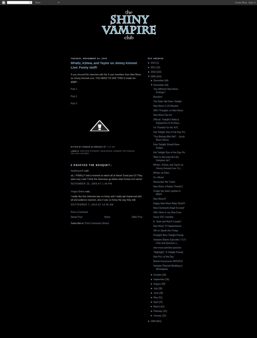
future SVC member (163, 217)
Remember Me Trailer (164, 182)
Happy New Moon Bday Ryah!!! (169, 203)
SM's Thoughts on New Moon (168, 110)
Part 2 (74, 96)
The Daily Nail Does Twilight (167, 101)
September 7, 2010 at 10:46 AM (92, 204)
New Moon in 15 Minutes (165, 106)
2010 (153, 72)
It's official (158, 177)
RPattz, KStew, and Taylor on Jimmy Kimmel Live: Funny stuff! (104, 65)
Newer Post (77, 217)
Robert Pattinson (124, 151)
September (159, 279)
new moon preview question (167, 247)
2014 (153, 63)
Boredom (157, 97)
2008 (153, 321)
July (156, 288)
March (157, 306)
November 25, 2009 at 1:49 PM (91, 183)
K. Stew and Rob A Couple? (167, 221)
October (158, 275)
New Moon (106, 151)
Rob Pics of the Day (163, 256)
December (159, 80)
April (156, 302)
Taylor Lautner (80, 153)
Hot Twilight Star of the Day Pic (169, 132)
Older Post (137, 217)
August (157, 284)
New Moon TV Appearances (167, 226)
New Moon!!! (159, 199)
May (156, 297)
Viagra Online (77, 191)
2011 (153, 67)
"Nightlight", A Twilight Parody (168, 252)
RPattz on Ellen (161, 173)
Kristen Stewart (89, 151)
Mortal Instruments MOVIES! (168, 261)
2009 (153, 76)
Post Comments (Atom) (97, 223)
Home (107, 217)
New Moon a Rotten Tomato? (168, 186)
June (156, 293)
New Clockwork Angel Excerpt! (168, 208)
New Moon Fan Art (162, 115)
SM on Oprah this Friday (165, 230)
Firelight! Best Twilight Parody (168, 235)
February (158, 311)
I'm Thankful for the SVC (165, 127)
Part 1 (74, 89)
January (158, 315)
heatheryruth (77, 170)
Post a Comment (79, 212)
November (159, 85)
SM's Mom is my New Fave (167, 212)
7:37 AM (111, 147)
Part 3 (74, 103)
